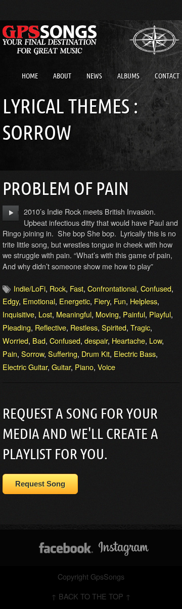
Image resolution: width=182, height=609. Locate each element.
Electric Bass (135, 353)
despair (96, 340)
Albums (128, 76)
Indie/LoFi (30, 288)
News (94, 76)
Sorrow (32, 353)
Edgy (11, 301)
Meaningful (74, 314)
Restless (84, 327)
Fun (120, 301)
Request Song (40, 483)
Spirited (114, 327)
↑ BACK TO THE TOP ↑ (91, 596)
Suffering (62, 353)
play (11, 213)
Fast (76, 288)
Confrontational (111, 288)
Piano (84, 366)
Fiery (102, 301)
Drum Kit (95, 353)
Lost (45, 314)
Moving (107, 314)
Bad (39, 340)
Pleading (17, 327)
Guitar (61, 366)
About (62, 76)
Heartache (128, 340)
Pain (10, 353)
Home (30, 76)
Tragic (140, 327)
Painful (134, 314)
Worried (15, 340)
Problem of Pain (66, 188)
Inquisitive (18, 314)
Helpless (143, 301)
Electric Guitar (25, 366)
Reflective (50, 327)
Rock (58, 288)
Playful (160, 314)
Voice (106, 366)
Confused (156, 288)
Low (155, 340)
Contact (167, 76)
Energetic (74, 301)
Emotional (39, 301)
